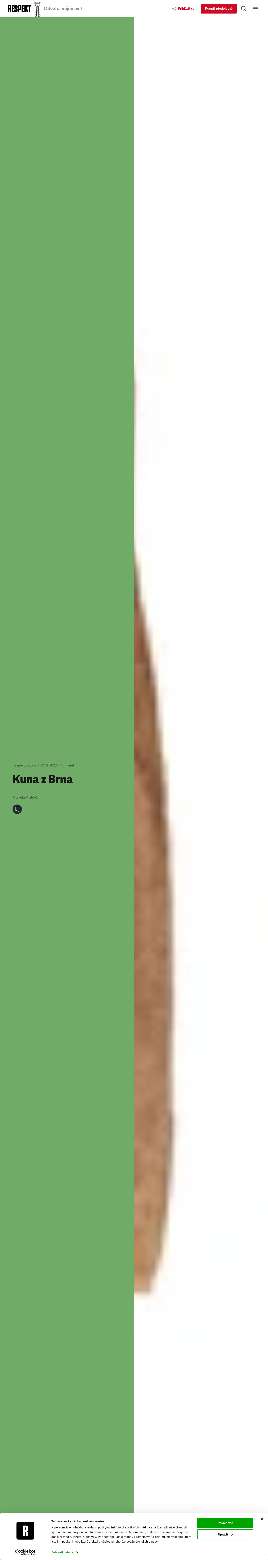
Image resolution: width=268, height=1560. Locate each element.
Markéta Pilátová (25, 797)
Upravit (223, 1534)
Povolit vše (225, 1523)
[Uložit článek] (17, 809)
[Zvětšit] (201, 788)
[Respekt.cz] (19, 8)
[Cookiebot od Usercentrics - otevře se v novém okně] (25, 1552)
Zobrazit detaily (62, 1552)
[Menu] (255, 8)
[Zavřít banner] (262, 1519)
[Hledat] (243, 8)
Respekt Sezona (24, 765)
